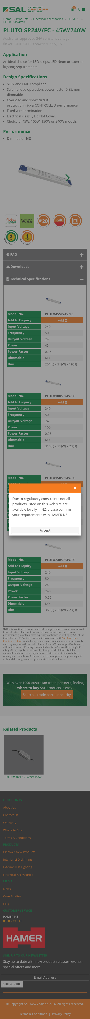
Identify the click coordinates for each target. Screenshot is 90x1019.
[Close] (75, 488)
